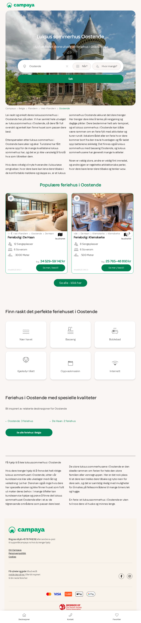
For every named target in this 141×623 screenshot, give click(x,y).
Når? (84, 66)
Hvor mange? (109, 66)
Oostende (64, 108)
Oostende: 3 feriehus (20, 421)
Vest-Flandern (48, 108)
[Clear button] (67, 66)
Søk (70, 79)
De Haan (49, 233)
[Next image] (129, 233)
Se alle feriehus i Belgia (29, 432)
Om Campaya (15, 550)
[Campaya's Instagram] (129, 576)
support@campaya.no (21, 542)
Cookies (12, 557)
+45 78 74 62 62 (29, 539)
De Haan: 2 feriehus (64, 421)
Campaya (11, 108)
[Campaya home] (20, 5)
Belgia (22, 108)
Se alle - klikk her (70, 283)
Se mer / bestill (50, 267)
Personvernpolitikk (17, 553)
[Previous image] (11, 233)
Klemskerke (99, 233)
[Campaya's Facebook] (121, 576)
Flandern (33, 108)
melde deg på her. (17, 574)
